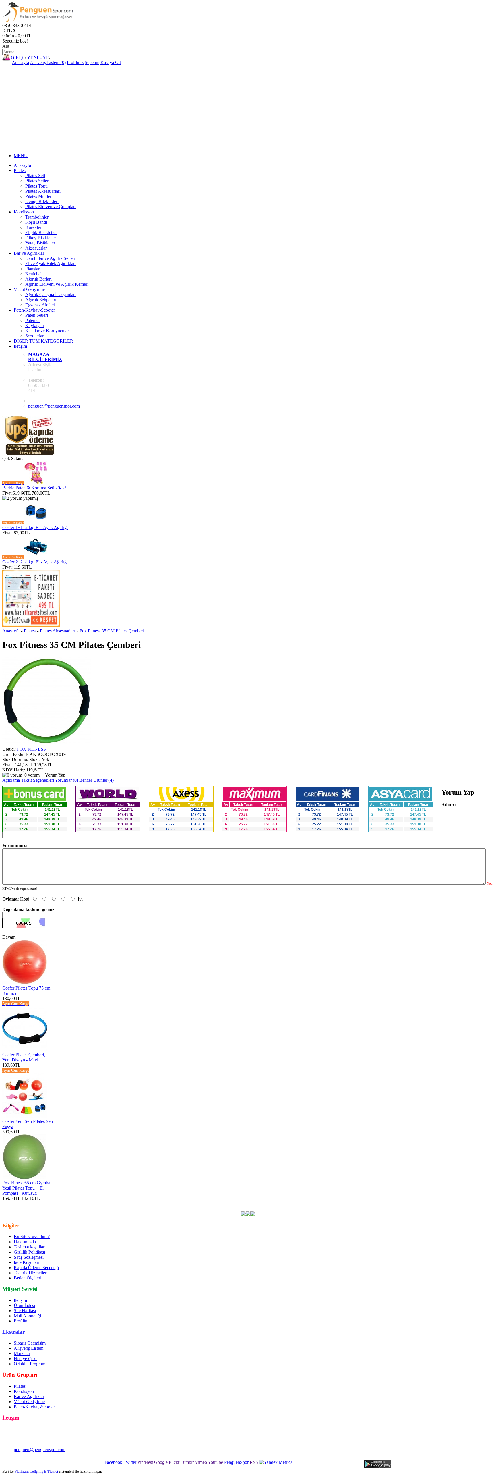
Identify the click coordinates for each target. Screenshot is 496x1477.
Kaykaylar (34, 325)
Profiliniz (75, 62)
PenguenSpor (236, 1462)
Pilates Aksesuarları (43, 191)
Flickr (174, 1462)
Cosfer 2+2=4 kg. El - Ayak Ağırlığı (35, 561)
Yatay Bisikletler (40, 242)
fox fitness (138, 1203)
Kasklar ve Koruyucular (47, 330)
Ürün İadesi (24, 1305)
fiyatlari (207, 1203)
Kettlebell (34, 273)
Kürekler (33, 227)
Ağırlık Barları (38, 279)
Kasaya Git (110, 62)
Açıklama (11, 780)
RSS (254, 1462)
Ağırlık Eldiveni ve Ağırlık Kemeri (56, 284)
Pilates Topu (36, 186)
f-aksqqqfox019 (112, 1203)
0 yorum (32, 775)
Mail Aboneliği (27, 1315)
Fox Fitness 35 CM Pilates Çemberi (112, 630)
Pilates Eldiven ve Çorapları (50, 206)
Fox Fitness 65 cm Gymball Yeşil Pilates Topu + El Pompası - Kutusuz (27, 1188)
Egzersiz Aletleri (40, 304)
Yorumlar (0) (66, 780)
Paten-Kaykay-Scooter (34, 310)
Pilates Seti (35, 175)
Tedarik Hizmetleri (31, 1272)
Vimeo (201, 1462)
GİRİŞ (17, 57)
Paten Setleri (36, 315)
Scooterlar (34, 335)
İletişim (20, 346)
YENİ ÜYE (38, 57)
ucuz (220, 1203)
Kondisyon (24, 211)
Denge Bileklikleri (42, 201)
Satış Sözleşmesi (29, 1257)
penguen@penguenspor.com (54, 405)
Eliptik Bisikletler (41, 232)
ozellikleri (261, 1203)
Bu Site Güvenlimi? (32, 1236)
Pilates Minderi (39, 196)
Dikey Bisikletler (40, 237)
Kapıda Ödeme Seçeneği (36, 1267)
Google (161, 1462)
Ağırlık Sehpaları (40, 299)
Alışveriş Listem (28, 1348)
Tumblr (187, 1462)
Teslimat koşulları (30, 1246)
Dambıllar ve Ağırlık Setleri (50, 258)
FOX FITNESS (31, 749)
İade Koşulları (26, 1262)
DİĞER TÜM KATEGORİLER (43, 341)
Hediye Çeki (25, 1358)
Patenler (32, 320)
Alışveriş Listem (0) (48, 62)
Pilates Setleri (37, 180)
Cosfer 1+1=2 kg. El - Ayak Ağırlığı (35, 527)
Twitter (129, 1462)
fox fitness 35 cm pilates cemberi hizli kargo (416, 1203)
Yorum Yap (55, 775)
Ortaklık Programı (30, 1363)
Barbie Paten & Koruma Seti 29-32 (34, 487)
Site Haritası (25, 1310)
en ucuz (280, 1203)
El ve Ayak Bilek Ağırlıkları (50, 263)
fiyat (231, 1203)
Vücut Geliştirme (29, 289)
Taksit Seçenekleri (37, 780)
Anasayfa (20, 62)
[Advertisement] (248, 108)
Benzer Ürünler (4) (96, 780)
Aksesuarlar (36, 248)
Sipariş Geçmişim (30, 1343)
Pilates (20, 170)
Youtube (215, 1462)
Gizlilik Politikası (29, 1252)
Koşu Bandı (36, 222)
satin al (244, 1203)
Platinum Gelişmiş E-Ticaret (36, 1471)
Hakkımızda (25, 1241)
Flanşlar (32, 268)
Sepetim (92, 62)
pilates (156, 1203)
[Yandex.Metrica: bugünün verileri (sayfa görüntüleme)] (275, 1462)
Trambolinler (37, 217)
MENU (21, 155)
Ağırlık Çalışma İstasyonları (50, 294)
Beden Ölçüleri (27, 1277)
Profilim (21, 1320)
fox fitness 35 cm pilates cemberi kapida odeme (332, 1203)
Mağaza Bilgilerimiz (45, 357)
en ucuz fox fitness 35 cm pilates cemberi (59, 1203)
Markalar (22, 1353)
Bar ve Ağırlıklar (29, 253)
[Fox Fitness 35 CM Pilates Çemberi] (46, 744)
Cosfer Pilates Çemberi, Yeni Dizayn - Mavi (23, 1057)
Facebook (113, 1462)
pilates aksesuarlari (181, 1203)
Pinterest (145, 1462)
